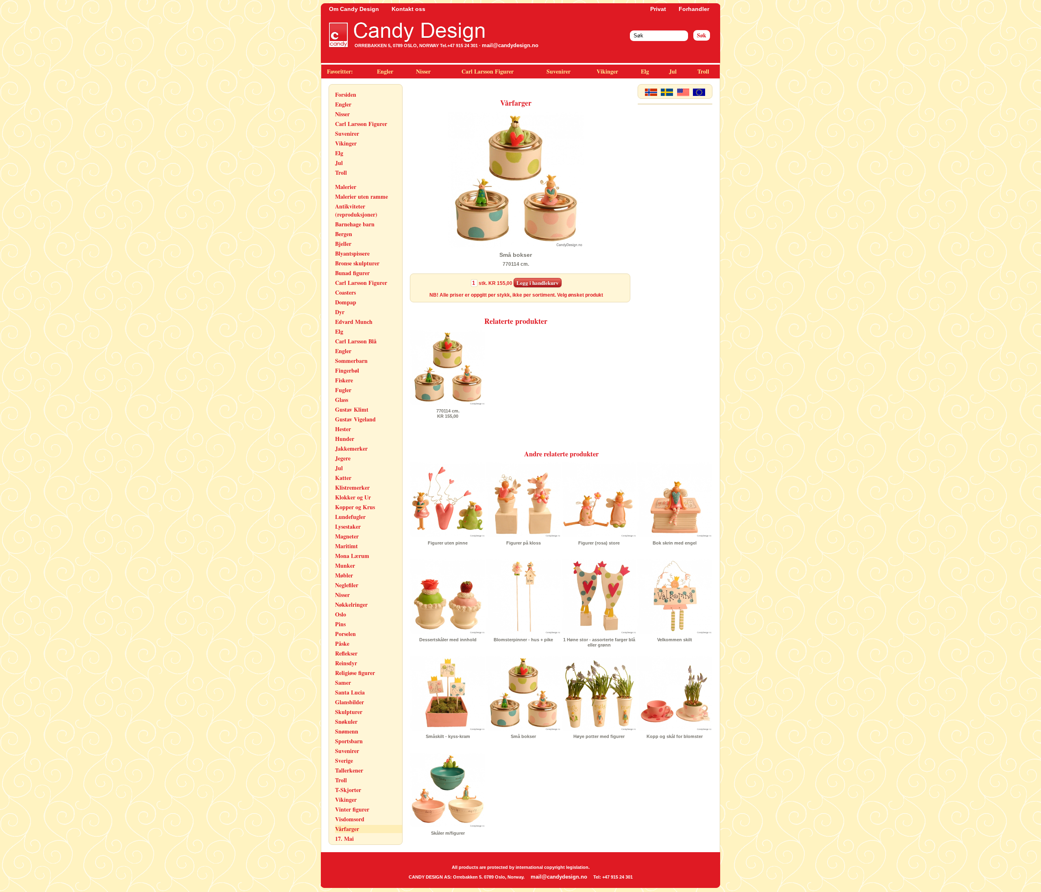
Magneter (347, 536)
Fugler (343, 390)
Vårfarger (347, 829)
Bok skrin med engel (675, 542)
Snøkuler (346, 721)
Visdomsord (349, 819)
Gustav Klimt (351, 409)
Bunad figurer (352, 273)
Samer (343, 682)
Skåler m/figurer (448, 833)
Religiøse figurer (355, 672)
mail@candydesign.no (510, 45)
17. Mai (344, 838)
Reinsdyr (346, 663)
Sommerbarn (351, 360)
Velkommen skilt (674, 639)
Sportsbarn (349, 741)
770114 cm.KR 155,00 (448, 413)
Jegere (343, 458)
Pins (340, 624)
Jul (673, 71)
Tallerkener (349, 770)
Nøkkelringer (351, 604)
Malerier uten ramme (361, 196)
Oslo (340, 614)
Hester (343, 429)
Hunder (344, 438)
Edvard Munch (353, 321)
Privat (658, 9)
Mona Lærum (352, 555)
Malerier (345, 186)
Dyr (339, 312)
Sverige (344, 760)
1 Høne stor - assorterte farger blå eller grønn (599, 642)
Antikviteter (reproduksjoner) (356, 210)
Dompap (345, 302)
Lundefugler (350, 516)
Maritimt (346, 546)
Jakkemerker (351, 448)
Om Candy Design (354, 9)
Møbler (344, 575)
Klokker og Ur (353, 497)
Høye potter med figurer (599, 736)
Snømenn (346, 731)
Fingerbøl (347, 370)
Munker (345, 565)
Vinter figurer (352, 809)
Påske (342, 643)
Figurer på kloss (523, 542)
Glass (341, 399)
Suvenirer (559, 71)
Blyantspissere (352, 253)
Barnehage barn (355, 224)
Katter (343, 477)
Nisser (423, 71)
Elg (645, 71)
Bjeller (343, 243)
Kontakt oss (408, 9)
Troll (703, 71)
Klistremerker (352, 487)
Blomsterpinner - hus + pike (523, 639)
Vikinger (607, 71)
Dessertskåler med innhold (448, 639)
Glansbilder (349, 702)
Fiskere (344, 380)
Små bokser (523, 736)
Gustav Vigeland (355, 419)
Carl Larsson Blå (356, 341)
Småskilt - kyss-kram (448, 736)
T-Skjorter (348, 790)
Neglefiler (346, 585)
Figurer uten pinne (448, 542)
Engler (385, 71)
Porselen (345, 633)
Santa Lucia (350, 692)
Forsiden (345, 94)
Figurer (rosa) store (599, 542)
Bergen (343, 234)
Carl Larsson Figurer (488, 71)
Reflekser (346, 653)
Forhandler (694, 9)
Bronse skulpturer (357, 263)
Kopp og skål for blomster (675, 736)
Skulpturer (348, 712)
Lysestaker (348, 526)
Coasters (345, 292)
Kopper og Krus (355, 507)
